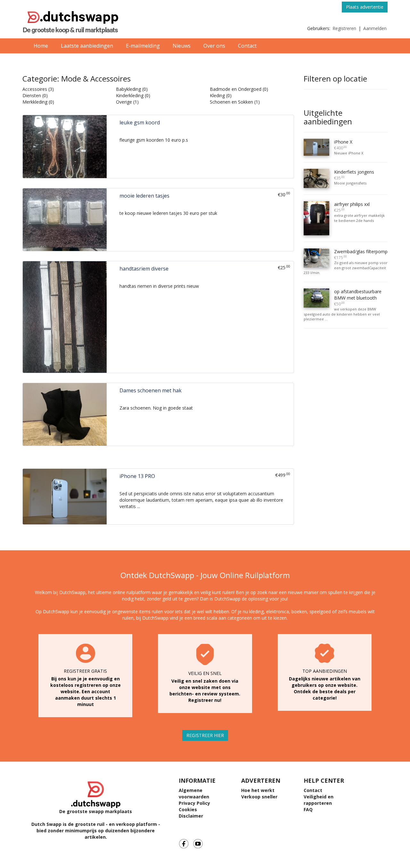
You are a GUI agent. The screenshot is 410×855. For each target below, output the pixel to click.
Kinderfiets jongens (354, 175)
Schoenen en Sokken (231, 102)
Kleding (217, 95)
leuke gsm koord (139, 122)
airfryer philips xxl (352, 207)
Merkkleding (34, 102)
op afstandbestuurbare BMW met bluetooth (357, 297)
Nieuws (182, 45)
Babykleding (128, 89)
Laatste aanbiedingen (87, 45)
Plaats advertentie (364, 7)
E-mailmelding (143, 45)
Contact (247, 45)
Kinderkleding (130, 95)
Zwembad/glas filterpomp (361, 254)
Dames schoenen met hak (150, 390)
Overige (124, 102)
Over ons (214, 45)
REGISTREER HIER (205, 735)
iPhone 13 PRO (137, 476)
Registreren (344, 28)
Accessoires (34, 89)
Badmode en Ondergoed (235, 89)
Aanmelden (375, 28)
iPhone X (343, 145)
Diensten (31, 95)
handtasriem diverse (143, 268)
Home (41, 45)
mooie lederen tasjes (144, 195)
